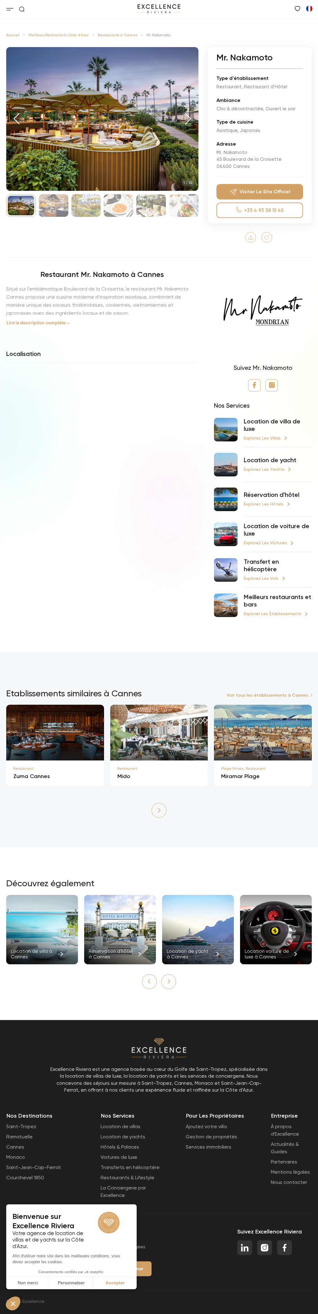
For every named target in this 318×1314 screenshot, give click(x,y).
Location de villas (120, 1126)
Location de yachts (123, 1137)
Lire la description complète (36, 322)
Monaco (15, 1157)
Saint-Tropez (21, 1126)
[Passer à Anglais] (309, 8)
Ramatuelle (19, 1137)
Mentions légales (290, 1172)
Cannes (15, 1147)
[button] (16, 119)
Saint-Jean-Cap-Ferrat (33, 1167)
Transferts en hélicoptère (130, 1167)
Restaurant (23, 768)
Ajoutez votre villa (206, 1126)
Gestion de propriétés (211, 1137)
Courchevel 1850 (25, 1177)
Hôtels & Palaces (120, 1147)
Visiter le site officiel (265, 192)
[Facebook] (254, 385)
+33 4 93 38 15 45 (264, 210)
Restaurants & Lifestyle (127, 1177)
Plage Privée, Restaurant (243, 768)
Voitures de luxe (119, 1157)
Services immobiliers (208, 1147)
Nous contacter (289, 1182)
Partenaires (284, 1162)
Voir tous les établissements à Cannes (267, 695)
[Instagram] (272, 385)
